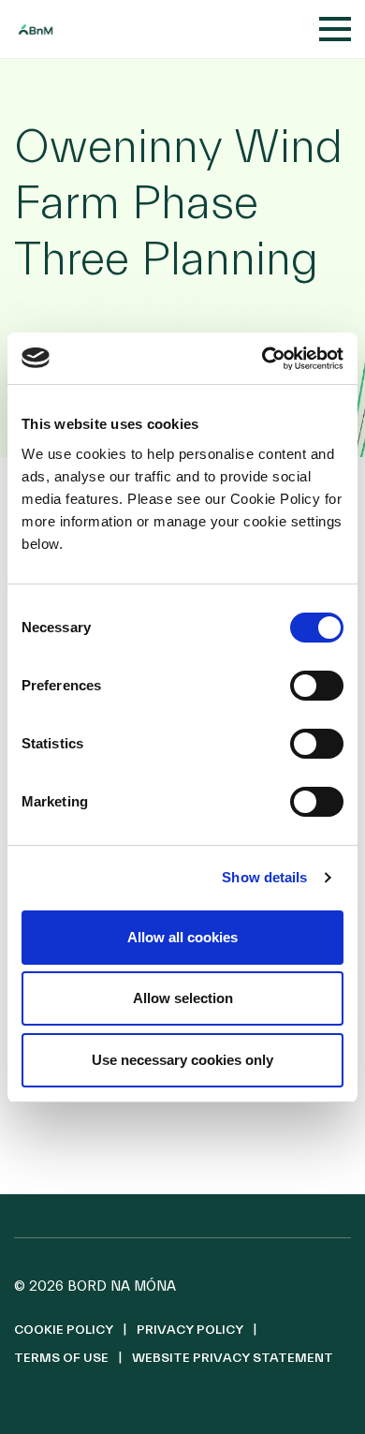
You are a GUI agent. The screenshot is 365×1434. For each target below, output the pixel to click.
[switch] (316, 686)
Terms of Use (61, 1358)
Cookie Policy (63, 1330)
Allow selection (183, 998)
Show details (264, 877)
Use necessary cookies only (182, 1060)
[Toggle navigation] (335, 29)
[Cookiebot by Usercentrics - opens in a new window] (262, 359)
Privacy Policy (190, 1330)
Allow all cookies (182, 937)
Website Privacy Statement (232, 1358)
